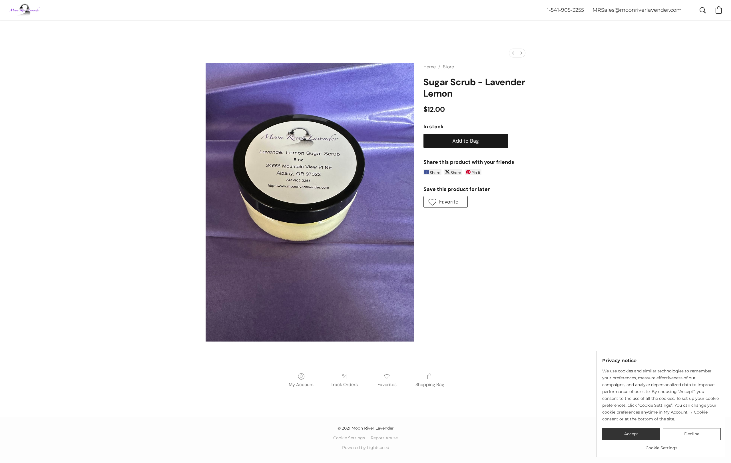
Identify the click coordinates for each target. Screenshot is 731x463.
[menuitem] (513, 53)
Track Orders (344, 385)
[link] (661, 445)
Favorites (387, 385)
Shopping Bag (429, 385)
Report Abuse (384, 437)
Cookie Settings (349, 437)
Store (448, 67)
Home (429, 67)
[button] (25, 10)
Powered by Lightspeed (365, 447)
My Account (301, 385)
